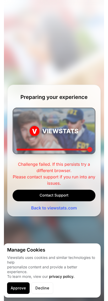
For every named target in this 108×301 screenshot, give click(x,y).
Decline (42, 288)
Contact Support (54, 195)
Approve (18, 288)
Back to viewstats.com (54, 207)
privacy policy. (61, 276)
